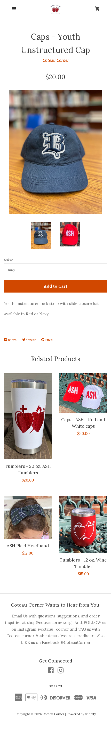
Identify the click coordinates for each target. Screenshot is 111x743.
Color (8, 259)
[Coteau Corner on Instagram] (61, 671)
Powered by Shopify (81, 714)
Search (55, 686)
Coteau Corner (55, 60)
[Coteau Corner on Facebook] (50, 671)
